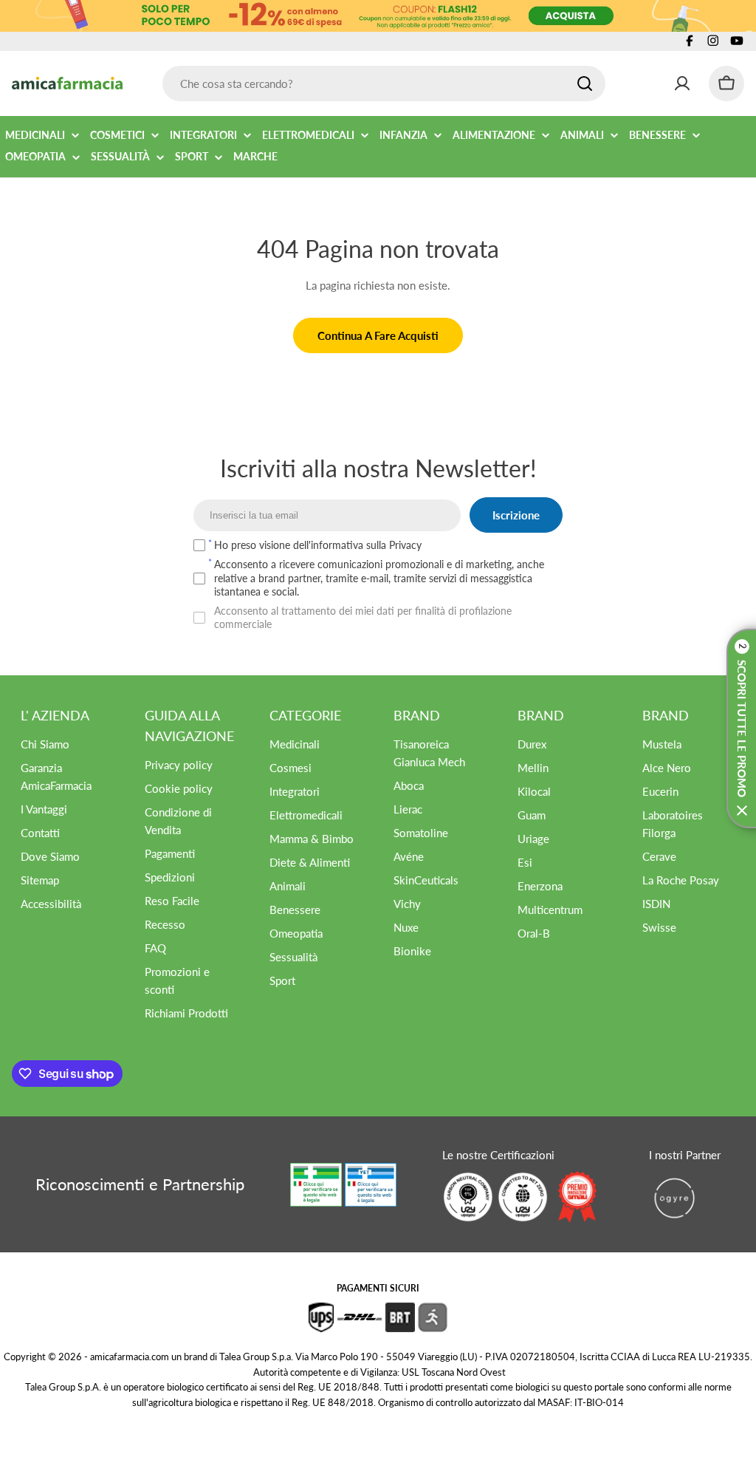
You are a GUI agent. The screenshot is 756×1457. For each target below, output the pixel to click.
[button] (741, 728)
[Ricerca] (585, 83)
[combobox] (383, 83)
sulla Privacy (394, 545)
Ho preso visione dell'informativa (318, 545)
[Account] (682, 83)
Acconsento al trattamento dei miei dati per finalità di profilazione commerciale (363, 617)
